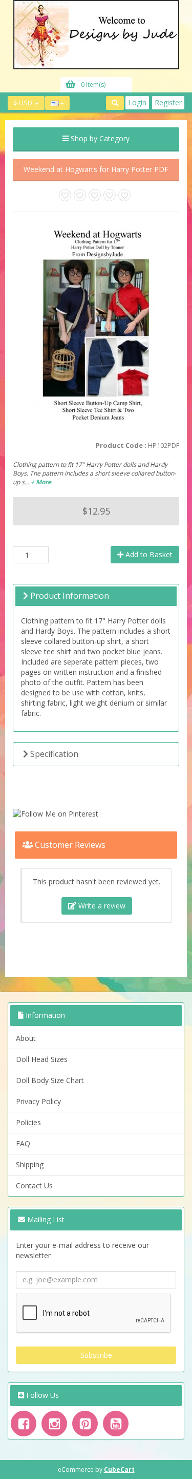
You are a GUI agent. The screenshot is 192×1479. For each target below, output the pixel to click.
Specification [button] (53, 754)
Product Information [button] (68, 595)
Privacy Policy (38, 1101)
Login (137, 102)
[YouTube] (116, 1423)
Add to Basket (148, 554)
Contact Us (34, 1185)
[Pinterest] (85, 1423)
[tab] (96, 596)
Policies (28, 1122)
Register (168, 102)
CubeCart (119, 1469)
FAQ (23, 1143)
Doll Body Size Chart (50, 1080)
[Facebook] (23, 1423)
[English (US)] (57, 103)
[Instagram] (54, 1423)
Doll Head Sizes (42, 1059)
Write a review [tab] (100, 906)
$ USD (23, 102)
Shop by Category (99, 138)
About (26, 1038)
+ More (41, 482)
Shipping (30, 1164)
